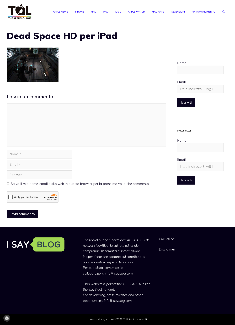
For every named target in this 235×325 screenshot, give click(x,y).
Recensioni (178, 11)
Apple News (60, 11)
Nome (181, 63)
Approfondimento (203, 11)
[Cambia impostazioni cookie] (6, 318)
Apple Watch (136, 11)
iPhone (79, 11)
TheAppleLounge (95, 240)
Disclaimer (167, 249)
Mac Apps (158, 11)
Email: (181, 82)
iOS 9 (118, 11)
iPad (105, 11)
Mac (93, 11)
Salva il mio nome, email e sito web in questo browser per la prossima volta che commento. (80, 184)
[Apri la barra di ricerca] (223, 12)
